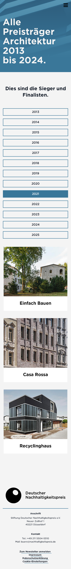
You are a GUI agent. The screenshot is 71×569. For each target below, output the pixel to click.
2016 (35, 142)
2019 (35, 173)
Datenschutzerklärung (35, 558)
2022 (35, 204)
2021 (35, 194)
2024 (36, 224)
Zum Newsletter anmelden (35, 551)
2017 (35, 153)
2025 (35, 235)
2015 (35, 132)
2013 (35, 112)
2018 (35, 163)
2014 (35, 122)
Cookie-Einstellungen (35, 561)
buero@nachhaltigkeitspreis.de (38, 541)
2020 (35, 183)
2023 (35, 214)
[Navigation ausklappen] (65, 4)
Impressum (35, 554)
